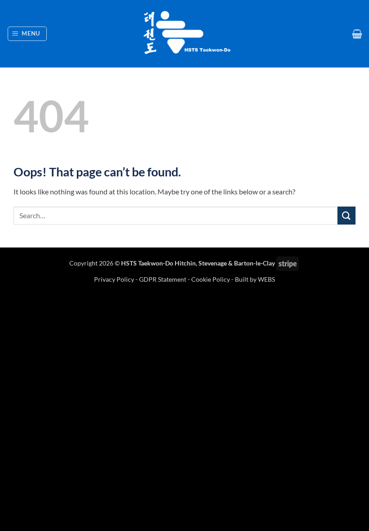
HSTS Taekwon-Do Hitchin (158, 263)
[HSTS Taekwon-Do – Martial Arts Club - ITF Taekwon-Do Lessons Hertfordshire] (184, 34)
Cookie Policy (210, 279)
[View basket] (357, 34)
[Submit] (347, 215)
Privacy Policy (114, 279)
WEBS (266, 279)
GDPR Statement (162, 279)
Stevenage (212, 263)
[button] (27, 34)
